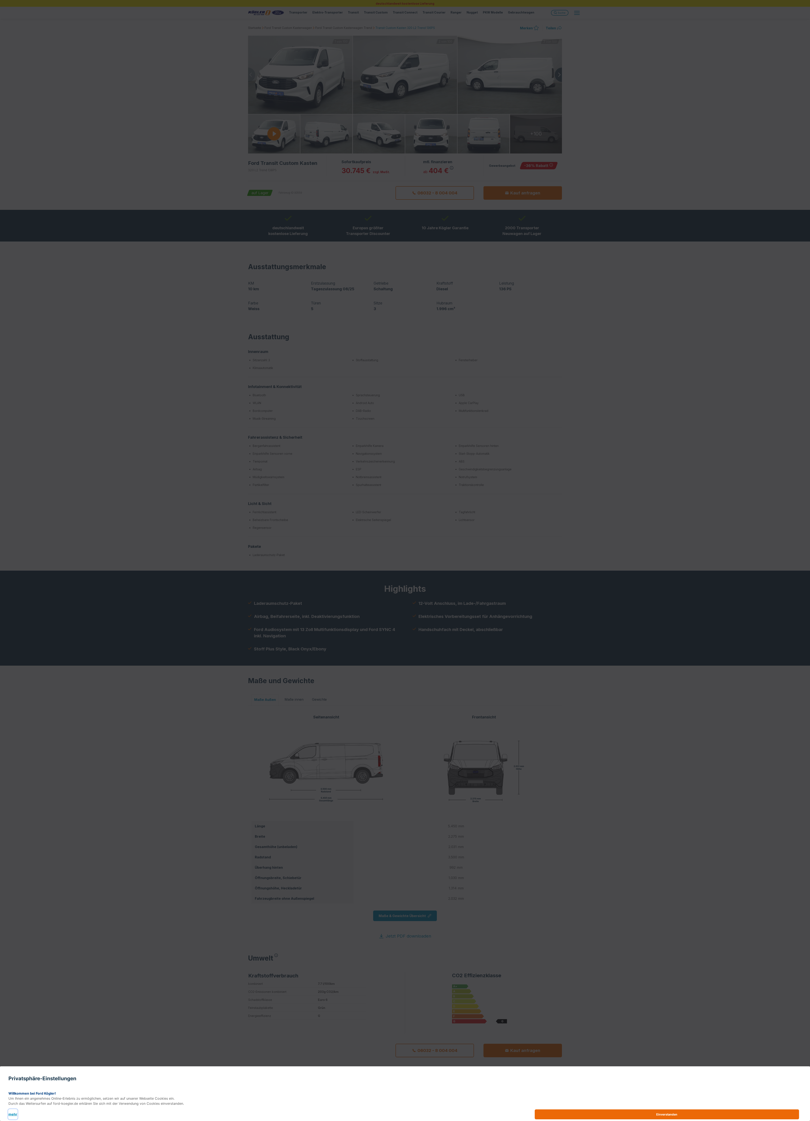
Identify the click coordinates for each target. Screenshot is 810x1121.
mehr (12, 1114)
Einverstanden (666, 1114)
